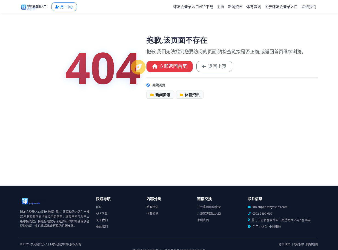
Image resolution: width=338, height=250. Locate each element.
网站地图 (312, 244)
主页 (220, 6)
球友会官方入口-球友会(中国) (49, 244)
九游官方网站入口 (209, 214)
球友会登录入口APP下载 (193, 6)
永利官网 (203, 220)
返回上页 (217, 66)
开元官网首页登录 (209, 207)
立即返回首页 (173, 66)
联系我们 (102, 226)
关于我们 (102, 220)
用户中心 (66, 7)
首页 (99, 207)
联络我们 (308, 6)
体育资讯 (253, 6)
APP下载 (101, 214)
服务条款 (298, 244)
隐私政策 (284, 244)
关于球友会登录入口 (281, 6)
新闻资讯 (235, 6)
